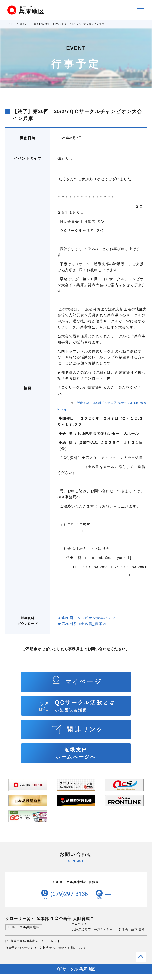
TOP (10, 24)
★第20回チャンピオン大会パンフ (86, 618)
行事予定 (22, 24)
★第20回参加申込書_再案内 (81, 624)
